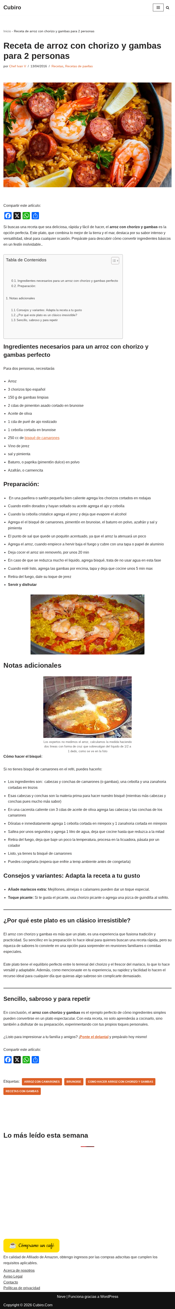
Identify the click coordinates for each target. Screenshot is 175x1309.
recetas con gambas (22, 1091)
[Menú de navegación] (158, 7)
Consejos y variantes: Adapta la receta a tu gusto (49, 310)
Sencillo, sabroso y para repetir (37, 320)
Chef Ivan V (17, 66)
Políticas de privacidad (21, 1288)
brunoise (74, 1081)
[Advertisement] (87, 1188)
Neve (61, 1297)
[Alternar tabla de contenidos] (113, 261)
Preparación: (27, 286)
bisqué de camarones (42, 438)
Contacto (10, 1282)
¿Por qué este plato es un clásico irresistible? (47, 315)
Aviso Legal (13, 1276)
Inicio (7, 31)
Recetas (57, 66)
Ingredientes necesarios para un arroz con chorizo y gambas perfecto (68, 280)
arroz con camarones (42, 1081)
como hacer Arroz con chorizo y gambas (120, 1081)
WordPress (109, 1297)
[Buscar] (167, 7)
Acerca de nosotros (19, 1270)
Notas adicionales (22, 298)
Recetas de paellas (79, 66)
